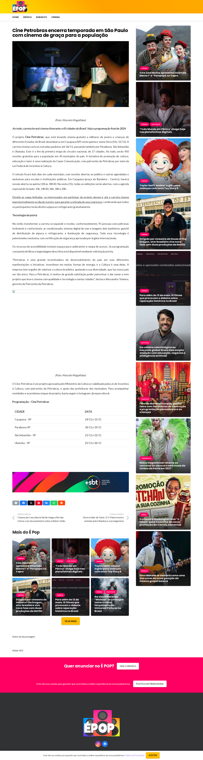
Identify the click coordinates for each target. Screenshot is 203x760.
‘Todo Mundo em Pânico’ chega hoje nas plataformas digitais (70, 568)
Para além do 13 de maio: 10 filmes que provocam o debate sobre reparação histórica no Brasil (67, 605)
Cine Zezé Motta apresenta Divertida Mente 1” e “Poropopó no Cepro (31, 567)
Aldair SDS (17, 650)
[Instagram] (98, 744)
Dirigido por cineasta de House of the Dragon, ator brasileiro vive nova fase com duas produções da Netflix (31, 605)
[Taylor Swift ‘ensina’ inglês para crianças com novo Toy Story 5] (110, 540)
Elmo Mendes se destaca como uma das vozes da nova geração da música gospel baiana (162, 578)
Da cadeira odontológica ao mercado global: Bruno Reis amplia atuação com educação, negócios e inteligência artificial (162, 352)
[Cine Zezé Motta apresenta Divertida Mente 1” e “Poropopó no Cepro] (31, 540)
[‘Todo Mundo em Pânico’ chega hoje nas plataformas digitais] (71, 540)
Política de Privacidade (134, 755)
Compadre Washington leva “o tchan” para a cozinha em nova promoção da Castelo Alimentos (160, 521)
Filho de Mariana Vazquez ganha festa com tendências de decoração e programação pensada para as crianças (163, 408)
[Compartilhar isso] (23, 503)
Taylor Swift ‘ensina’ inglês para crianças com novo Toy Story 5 (108, 568)
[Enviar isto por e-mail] (15, 503)
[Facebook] (105, 744)
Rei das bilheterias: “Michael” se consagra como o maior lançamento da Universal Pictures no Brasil (109, 604)
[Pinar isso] (38, 503)
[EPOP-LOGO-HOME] (20, 7)
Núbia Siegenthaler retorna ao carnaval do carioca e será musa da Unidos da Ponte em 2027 (162, 465)
